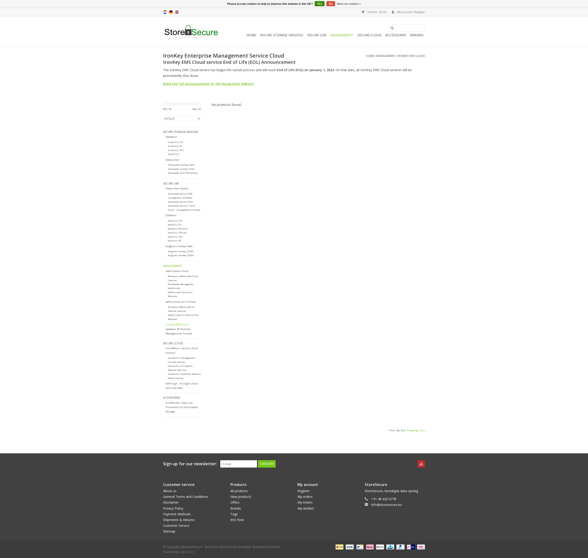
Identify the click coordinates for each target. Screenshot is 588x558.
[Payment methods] (339, 547)
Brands (417, 35)
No (331, 4)
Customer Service (176, 525)
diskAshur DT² (176, 142)
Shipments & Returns (179, 520)
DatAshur (171, 215)
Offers (235, 502)
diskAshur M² (175, 146)
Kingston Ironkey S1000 (180, 251)
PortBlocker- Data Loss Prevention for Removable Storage (182, 407)
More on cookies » (349, 4)
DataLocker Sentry (177, 188)
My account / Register (411, 12)
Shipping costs (416, 430)
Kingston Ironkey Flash (179, 246)
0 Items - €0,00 (377, 12)
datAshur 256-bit (177, 232)
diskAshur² (174, 154)
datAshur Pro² (175, 236)
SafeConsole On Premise (181, 301)
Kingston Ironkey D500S (181, 255)
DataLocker (173, 159)
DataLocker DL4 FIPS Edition (183, 172)
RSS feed (237, 520)
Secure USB (316, 35)
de (171, 12)
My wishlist (305, 508)
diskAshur (171, 136)
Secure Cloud (369, 35)
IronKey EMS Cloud (411, 56)
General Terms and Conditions (185, 496)
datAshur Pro (175, 220)
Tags (234, 514)
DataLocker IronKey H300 (181, 164)
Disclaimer (171, 502)
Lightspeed (186, 552)
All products (239, 491)
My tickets (305, 502)
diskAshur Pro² (176, 150)
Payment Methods (177, 514)
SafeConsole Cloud (177, 271)
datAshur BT (174, 240)
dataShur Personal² (178, 228)
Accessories (395, 35)
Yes (319, 4)
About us (169, 491)
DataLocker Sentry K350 (180, 201)
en (177, 12)
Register (303, 491)
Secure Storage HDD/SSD (281, 35)
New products (240, 496)
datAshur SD (174, 224)
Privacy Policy (173, 508)
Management (341, 35)
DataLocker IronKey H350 (181, 169)
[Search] (390, 28)
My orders (305, 496)
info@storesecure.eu (386, 504)
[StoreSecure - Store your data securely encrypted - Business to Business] (191, 31)
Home (251, 35)
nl (165, 12)
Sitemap (169, 531)
